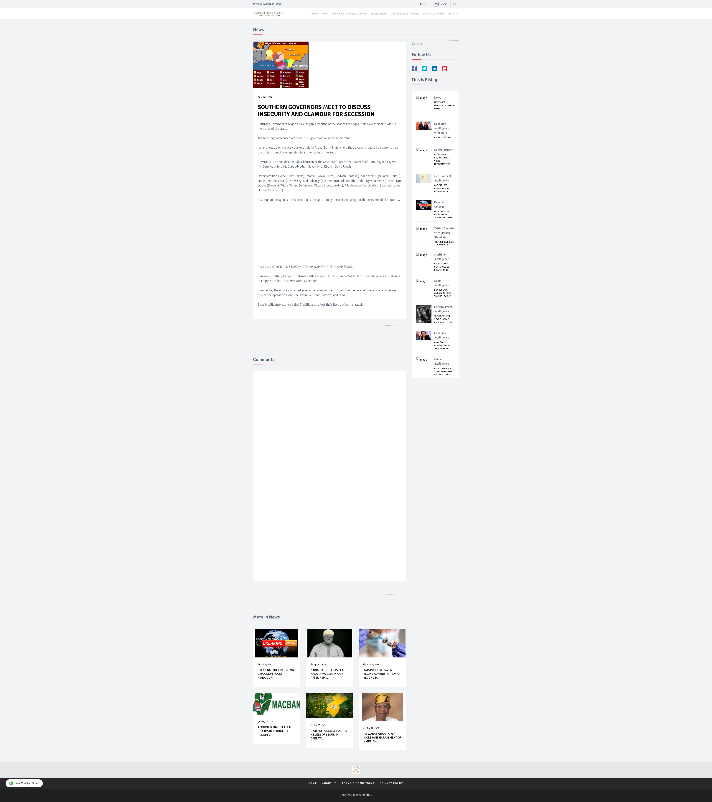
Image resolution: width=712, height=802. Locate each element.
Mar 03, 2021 (320, 725)
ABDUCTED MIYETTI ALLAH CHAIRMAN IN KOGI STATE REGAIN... (275, 731)
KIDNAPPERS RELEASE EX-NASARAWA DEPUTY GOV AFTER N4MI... (328, 674)
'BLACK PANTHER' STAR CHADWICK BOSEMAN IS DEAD (443, 319)
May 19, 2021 (373, 664)
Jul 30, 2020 (266, 664)
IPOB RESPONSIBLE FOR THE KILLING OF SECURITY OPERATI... (329, 734)
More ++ (452, 13)
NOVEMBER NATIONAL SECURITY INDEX (444, 105)
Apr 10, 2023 (320, 664)
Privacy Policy (392, 783)
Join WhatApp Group (27, 783)
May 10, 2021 (267, 721)
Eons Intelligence (351, 795)
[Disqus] (329, 427)
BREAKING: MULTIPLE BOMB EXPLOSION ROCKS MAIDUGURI (276, 674)
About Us (329, 783)
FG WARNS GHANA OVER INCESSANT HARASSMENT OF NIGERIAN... (382, 737)
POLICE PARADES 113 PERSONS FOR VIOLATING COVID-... (444, 371)
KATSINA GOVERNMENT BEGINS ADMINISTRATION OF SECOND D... (382, 674)
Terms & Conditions (358, 783)
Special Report (379, 13)
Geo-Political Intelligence (405, 13)
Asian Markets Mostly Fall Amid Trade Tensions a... (443, 345)
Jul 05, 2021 (266, 97)
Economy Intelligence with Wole (349, 13)
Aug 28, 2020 (373, 728)
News (325, 13)
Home (314, 13)
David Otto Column (433, 13)
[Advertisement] (329, 233)
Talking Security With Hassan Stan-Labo (444, 233)
